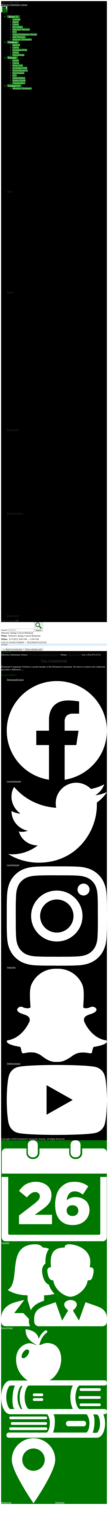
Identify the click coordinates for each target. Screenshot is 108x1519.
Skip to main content (10, 2)
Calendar (16, 19)
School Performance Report (24, 34)
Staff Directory (19, 37)
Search (4, 630)
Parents (15, 60)
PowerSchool (18, 55)
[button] (13, 16)
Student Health (19, 80)
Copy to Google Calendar (12, 642)
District (15, 22)
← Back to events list (12, 649)
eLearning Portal (19, 50)
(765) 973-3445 (75, 655)
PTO (14, 32)
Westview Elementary (22, 39)
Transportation (18, 83)
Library (15, 24)
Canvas (15, 47)
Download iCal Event (37, 642)
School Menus (18, 78)
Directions (59, 1502)
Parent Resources (20, 70)
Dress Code (17, 65)
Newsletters (17, 27)
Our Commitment (54, 661)
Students (16, 45)
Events (4, 644)
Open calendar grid (33, 649)
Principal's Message (21, 29)
